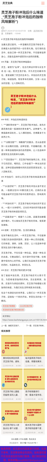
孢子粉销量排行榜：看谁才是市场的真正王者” (33, 395)
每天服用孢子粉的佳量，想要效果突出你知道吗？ (33, 361)
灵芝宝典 (8, 3)
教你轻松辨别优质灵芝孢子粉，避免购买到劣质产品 (11, 361)
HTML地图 (23, 439)
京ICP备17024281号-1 (29, 443)
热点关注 (32, 439)
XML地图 (14, 439)
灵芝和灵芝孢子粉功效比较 (13, 310)
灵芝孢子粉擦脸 (9, 306)
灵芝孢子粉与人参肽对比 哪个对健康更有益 (11, 428)
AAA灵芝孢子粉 (26, 306)
